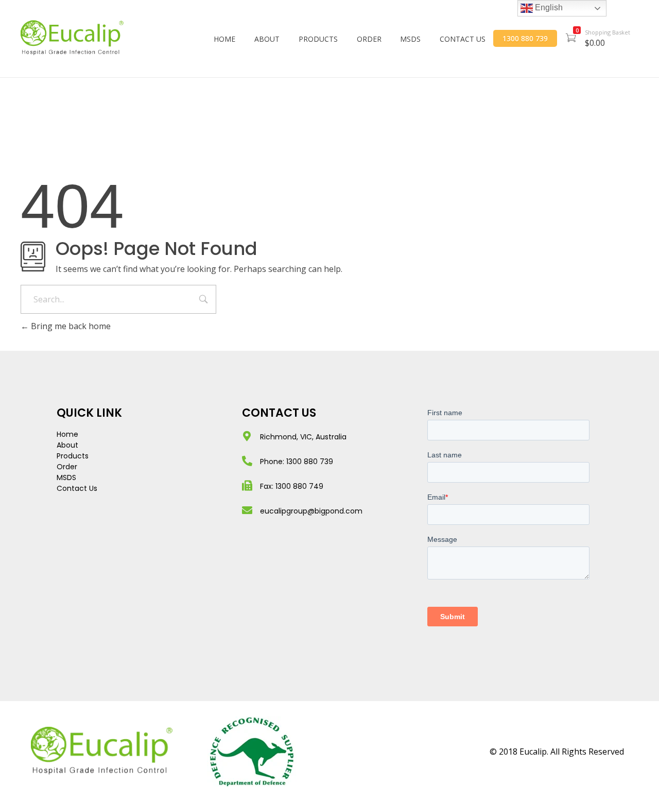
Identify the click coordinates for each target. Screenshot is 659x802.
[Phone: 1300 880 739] (247, 461)
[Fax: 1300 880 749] (247, 486)
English (548, 7)
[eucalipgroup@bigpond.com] (247, 510)
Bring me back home (70, 326)
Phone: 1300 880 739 (296, 461)
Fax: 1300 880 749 (291, 486)
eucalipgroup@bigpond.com (311, 511)
